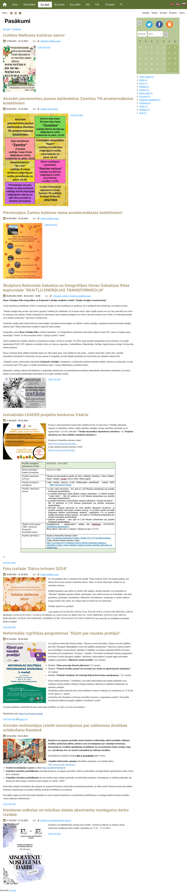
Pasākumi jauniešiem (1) (149, 100)
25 (163, 64)
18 (163, 58)
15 (146, 58)
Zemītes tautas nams (49, 109)
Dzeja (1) (143, 83)
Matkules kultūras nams (50, 41)
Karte (15, 4)
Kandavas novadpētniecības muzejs (55, 820)
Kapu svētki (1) (146, 93)
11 (163, 53)
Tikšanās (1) (144, 109)
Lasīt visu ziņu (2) (15, 719)
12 (169, 53)
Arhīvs (182, 13)
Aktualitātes (29, 4)
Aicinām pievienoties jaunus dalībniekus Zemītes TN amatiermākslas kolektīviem (68, 101)
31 (157, 69)
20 (175, 58)
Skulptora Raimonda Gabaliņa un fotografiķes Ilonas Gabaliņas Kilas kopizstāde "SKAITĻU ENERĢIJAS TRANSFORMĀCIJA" (66, 287)
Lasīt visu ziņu (44, 47)
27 (175, 64)
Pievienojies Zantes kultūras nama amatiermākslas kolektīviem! (62, 212)
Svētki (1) (143, 106)
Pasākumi (16, 29)
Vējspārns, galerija (61, 296)
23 (152, 64)
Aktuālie (145, 13)
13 (175, 53)
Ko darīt (45, 4)
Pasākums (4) (145, 103)
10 (157, 53)
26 (169, 64)
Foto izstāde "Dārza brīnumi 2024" (35, 568)
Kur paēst (59, 4)
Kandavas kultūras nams (80, 296)
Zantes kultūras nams (49, 218)
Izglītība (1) (144, 86)
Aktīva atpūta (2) (146, 77)
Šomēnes (173, 13)
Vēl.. (97, 4)
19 (169, 58)
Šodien (155, 13)
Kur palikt (75, 4)
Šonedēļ (163, 13)
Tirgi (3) (142, 113)
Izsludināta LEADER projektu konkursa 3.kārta (45, 414)
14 (140, 58)
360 (88, 4)
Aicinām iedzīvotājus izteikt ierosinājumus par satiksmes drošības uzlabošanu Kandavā (65, 727)
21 (140, 64)
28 (140, 69)
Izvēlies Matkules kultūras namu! (34, 35)
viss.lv (13, 890)
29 (146, 69)
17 (157, 58)
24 (157, 64)
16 (152, 58)
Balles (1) (143, 80)
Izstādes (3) (144, 90)
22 (146, 64)
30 (140, 47)
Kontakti (110, 4)
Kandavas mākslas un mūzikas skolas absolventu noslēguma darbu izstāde (66, 812)
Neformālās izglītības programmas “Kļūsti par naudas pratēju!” (62, 633)
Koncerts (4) (144, 96)
